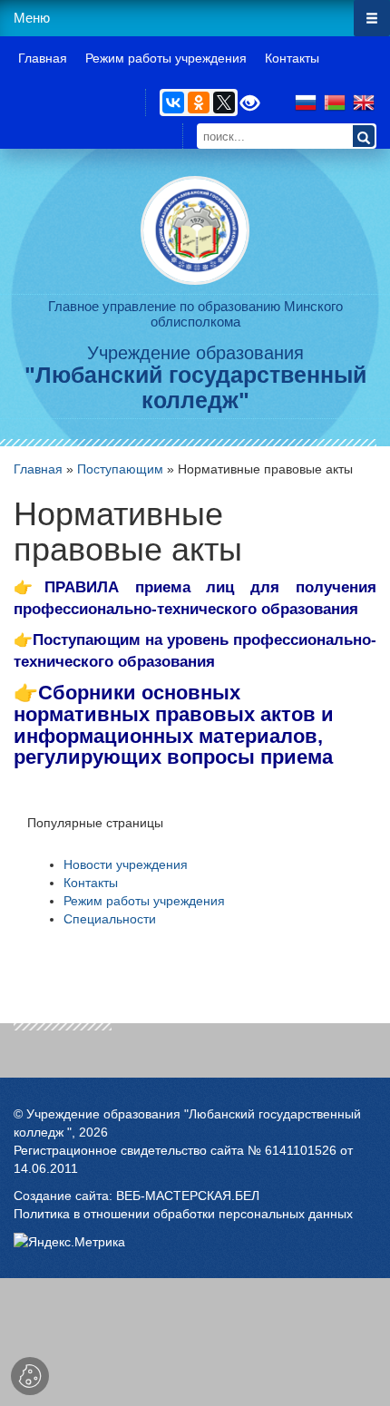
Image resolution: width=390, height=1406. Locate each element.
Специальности (109, 919)
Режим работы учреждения (144, 900)
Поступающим (120, 469)
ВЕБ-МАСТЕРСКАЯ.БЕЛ (187, 1195)
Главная (38, 469)
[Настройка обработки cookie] (30, 1376)
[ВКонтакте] (173, 102)
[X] (224, 102)
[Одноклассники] (199, 102)
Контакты (90, 882)
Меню (32, 17)
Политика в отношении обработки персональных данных (183, 1213)
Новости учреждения (125, 864)
